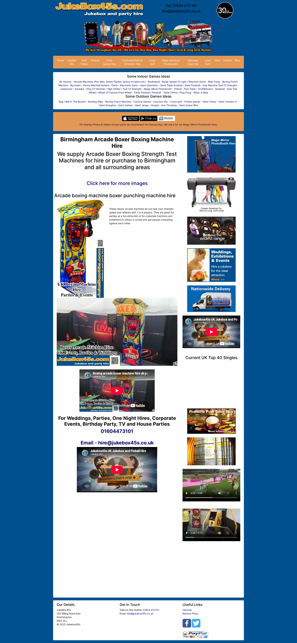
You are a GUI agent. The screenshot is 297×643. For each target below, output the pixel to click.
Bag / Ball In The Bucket (72, 101)
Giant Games (125, 105)
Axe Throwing (169, 105)
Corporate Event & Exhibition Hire (132, 62)
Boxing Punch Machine (118, 101)
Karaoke (79, 88)
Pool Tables (84, 62)
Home (60, 60)
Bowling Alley (95, 101)
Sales (217, 60)
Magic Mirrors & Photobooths (171, 62)
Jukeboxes (66, 88)
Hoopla (155, 105)
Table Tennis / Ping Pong (177, 92)
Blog (237, 60)
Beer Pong (214, 81)
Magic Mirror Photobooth (158, 88)
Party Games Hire (109, 62)
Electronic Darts (129, 85)
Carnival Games (142, 101)
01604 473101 (151, 609)
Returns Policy (191, 613)
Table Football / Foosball (147, 92)
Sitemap (187, 609)
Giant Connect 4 (227, 101)
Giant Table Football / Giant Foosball (180, 85)
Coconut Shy (160, 101)
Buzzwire (75, 85)
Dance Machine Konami (96, 85)
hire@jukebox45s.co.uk (181, 11)
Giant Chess (209, 101)
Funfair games (192, 101)
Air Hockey (65, 81)
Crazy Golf (152, 62)
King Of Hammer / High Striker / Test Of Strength (113, 88)
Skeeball (220, 88)
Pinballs (95, 60)
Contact (227, 60)
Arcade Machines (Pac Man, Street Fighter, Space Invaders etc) (110, 81)
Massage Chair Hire (193, 62)
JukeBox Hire (72, 62)
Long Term (207, 62)
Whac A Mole (201, 92)
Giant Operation (149, 85)
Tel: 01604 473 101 (181, 6)
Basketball (154, 81)
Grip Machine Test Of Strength (220, 85)
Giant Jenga (141, 105)
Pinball (178, 88)
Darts (115, 85)
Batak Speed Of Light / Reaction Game (184, 81)
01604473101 (117, 431)
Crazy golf (176, 101)
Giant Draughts (107, 105)
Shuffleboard (205, 88)
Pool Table (190, 88)
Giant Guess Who (188, 105)
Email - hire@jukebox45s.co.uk (117, 443)
